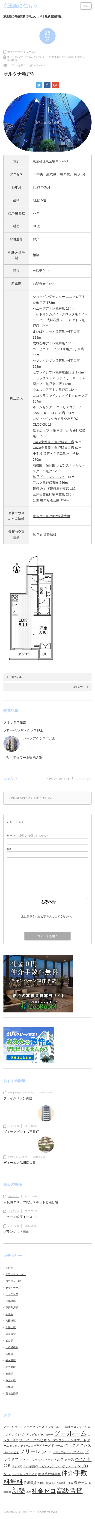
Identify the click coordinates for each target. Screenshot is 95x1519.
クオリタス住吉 (14, 722)
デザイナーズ (15, 51)
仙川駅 (9, 1314)
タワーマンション (16, 1274)
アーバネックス (34, 1427)
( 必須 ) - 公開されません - (27, 835)
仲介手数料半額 (49, 1474)
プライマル (77, 1452)
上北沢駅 (11, 1300)
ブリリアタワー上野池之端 (22, 757)
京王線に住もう (27, 1511)
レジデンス (30, 51)
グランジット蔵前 (16, 1231)
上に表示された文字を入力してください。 (47, 916)
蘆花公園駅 (12, 1393)
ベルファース (63, 1459)
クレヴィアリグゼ (26, 1434)
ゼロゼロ (15, 1445)
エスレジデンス (80, 1427)
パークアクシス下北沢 (39, 738)
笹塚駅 (9, 1386)
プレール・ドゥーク (41, 1459)
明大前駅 (11, 1367)
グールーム (24, 56)
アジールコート (13, 1427)
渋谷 (28, 1492)
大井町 (41, 1483)
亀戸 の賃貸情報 (44, 535)
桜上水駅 (11, 1380)
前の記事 (17, 677)
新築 (70, 56)
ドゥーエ (57, 1445)
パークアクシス (77, 1445)
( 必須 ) (15, 822)
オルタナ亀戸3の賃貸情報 (51, 516)
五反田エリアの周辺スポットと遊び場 (30, 1202)
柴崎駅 (9, 1373)
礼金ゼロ (80, 56)
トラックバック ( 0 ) (57, 778)
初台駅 (9, 1340)
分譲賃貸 (11, 1334)
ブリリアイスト (62, 1452)
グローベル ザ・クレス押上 (23, 730)
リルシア (60, 1466)
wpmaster (39, 65)
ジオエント (78, 1440)
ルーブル (17, 1474)
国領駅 (9, 1353)
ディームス (27, 1445)
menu (86, 6)
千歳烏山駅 (12, 1347)
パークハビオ (11, 1452)
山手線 (69, 1483)
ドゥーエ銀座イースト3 (20, 1217)
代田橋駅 (11, 1320)
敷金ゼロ (81, 1483)
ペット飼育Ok (31, 1466)
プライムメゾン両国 (18, 1098)
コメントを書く (17, 65)
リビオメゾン (47, 1466)
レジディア (29, 1474)
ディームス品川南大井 (19, 1162)
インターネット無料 (57, 1427)
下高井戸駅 (12, 1307)
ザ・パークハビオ (33, 1440)
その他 (11, 1157)
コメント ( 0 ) (84, 778)
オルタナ (12, 56)
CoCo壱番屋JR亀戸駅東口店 (53, 442)
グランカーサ (45, 1434)
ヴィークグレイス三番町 (21, 1132)
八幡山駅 (11, 1327)
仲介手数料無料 (58, 56)
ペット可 (17, 1466)
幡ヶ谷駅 (11, 1360)
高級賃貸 (12, 60)
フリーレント (40, 56)
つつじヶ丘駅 (13, 1281)
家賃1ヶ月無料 (55, 1483)
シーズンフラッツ (59, 1440)
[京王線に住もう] (20, 5)
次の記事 (78, 686)
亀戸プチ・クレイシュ (49, 477)
